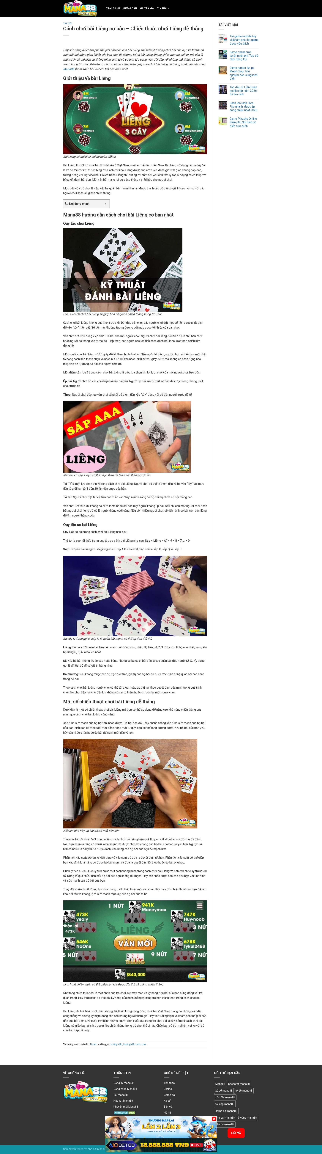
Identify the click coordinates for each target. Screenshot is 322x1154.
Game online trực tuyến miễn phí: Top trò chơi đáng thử (244, 55)
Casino (168, 1089)
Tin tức (162, 8)
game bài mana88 (226, 1111)
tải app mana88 (224, 1104)
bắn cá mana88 (224, 1124)
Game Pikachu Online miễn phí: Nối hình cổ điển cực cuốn (243, 122)
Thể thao (169, 1083)
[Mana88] (81, 8)
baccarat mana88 (239, 1084)
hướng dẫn (116, 1044)
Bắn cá (168, 1106)
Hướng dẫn (129, 8)
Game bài (169, 1095)
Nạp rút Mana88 (123, 1100)
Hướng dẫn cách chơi (134, 1044)
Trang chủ (113, 8)
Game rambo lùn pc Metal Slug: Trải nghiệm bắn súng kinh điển (244, 73)
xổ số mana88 (223, 1090)
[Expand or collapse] (105, 204)
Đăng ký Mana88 (123, 1083)
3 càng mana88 (247, 1117)
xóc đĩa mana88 (225, 1097)
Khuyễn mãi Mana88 (125, 1106)
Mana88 (68, 69)
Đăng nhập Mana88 (125, 1089)
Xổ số (167, 1100)
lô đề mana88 (244, 1090)
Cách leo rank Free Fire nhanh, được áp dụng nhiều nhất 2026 (243, 106)
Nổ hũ (167, 1112)
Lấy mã (236, 1132)
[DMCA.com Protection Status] (124, 1112)
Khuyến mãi (147, 8)
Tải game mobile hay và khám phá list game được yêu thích (244, 39)
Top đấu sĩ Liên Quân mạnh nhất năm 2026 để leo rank (243, 90)
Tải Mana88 (120, 1095)
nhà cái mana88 (225, 1117)
